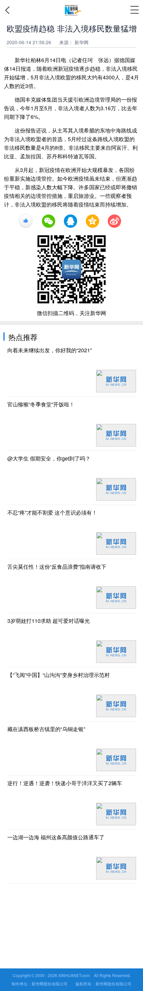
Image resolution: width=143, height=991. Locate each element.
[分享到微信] (48, 221)
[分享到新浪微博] (114, 221)
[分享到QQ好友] (70, 221)
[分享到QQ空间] (92, 221)
